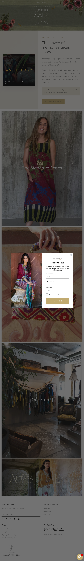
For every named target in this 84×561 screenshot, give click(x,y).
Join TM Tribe (57, 301)
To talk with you (49, 287)
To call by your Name (50, 273)
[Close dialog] (71, 255)
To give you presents (50, 281)
